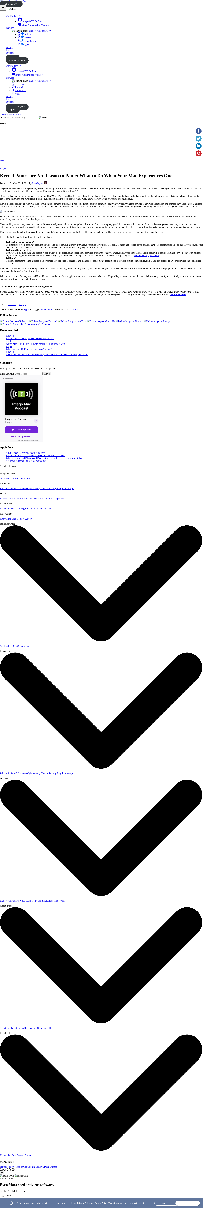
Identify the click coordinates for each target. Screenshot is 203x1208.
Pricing (9, 96)
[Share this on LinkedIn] (199, 146)
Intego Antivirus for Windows (35, 25)
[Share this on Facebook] (199, 131)
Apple (3, 168)
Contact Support (24, 519)
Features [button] (10, 28)
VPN (27, 45)
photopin (21, 305)
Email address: (7, 373)
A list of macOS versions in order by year (25, 453)
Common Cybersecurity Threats (33, 488)
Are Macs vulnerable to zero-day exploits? (26, 461)
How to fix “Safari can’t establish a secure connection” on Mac (35, 455)
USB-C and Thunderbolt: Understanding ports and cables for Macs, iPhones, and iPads (47, 354)
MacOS (17, 478)
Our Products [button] (12, 16)
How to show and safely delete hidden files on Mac (30, 338)
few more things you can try (147, 255)
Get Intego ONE (11, 4)
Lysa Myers (37, 183)
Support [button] (9, 53)
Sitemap (53, 1167)
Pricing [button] (9, 47)
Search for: (5, 117)
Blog (8, 99)
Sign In (12, 109)
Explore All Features (39, 31)
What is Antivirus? (9, 488)
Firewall (28, 37)
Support (9, 102)
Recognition (31, 508)
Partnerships (68, 488)
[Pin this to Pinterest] (199, 153)
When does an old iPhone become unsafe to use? (29, 349)
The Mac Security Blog (11, 114)
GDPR (45, 1167)
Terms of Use (20, 1167)
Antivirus (28, 34)
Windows (25, 478)
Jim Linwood (12, 305)
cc (25, 305)
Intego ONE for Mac (32, 21)
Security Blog (55, 488)
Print (2, 160)
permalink (73, 309)
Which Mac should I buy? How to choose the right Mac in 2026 (36, 344)
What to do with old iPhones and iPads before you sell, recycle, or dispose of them (44, 458)
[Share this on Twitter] (199, 139)
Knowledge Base (8, 519)
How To (10, 336)
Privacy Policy (7, 1167)
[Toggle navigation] (3, 8)
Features (10, 77)
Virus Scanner (26, 498)
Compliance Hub (45, 508)
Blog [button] (8, 50)
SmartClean (30, 41)
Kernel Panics (47, 309)
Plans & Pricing (17, 508)
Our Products (12, 66)
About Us (4, 508)
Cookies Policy (34, 1167)
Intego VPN (59, 498)
